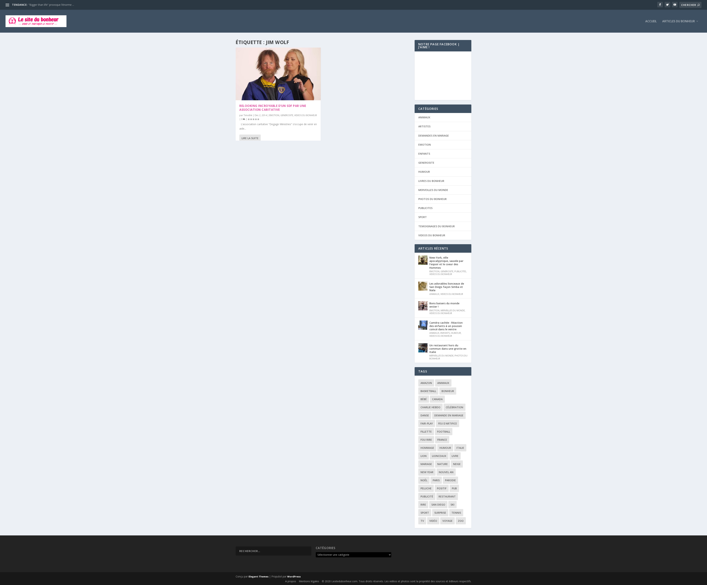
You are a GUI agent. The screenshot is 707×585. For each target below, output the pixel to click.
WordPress (294, 576)
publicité (427, 496)
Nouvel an (446, 472)
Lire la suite (250, 138)
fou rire (426, 439)
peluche (426, 488)
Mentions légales (309, 581)
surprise (440, 512)
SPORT (422, 217)
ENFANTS (424, 153)
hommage (427, 448)
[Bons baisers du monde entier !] (423, 305)
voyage (447, 521)
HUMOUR (424, 171)
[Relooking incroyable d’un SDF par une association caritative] (278, 74)
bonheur (448, 391)
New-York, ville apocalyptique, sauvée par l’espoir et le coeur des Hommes (446, 262)
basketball (428, 391)
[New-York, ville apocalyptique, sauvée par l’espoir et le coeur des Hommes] (423, 260)
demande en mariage (448, 415)
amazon (426, 383)
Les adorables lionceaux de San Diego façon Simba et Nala (446, 287)
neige (457, 464)
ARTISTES (424, 126)
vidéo (433, 521)
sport (425, 512)
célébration (454, 407)
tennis (456, 512)
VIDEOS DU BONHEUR (305, 115)
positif (441, 488)
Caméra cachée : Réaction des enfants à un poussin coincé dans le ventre (446, 326)
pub (454, 488)
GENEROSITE (286, 115)
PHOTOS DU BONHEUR (432, 199)
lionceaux (439, 456)
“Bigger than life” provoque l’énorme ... (51, 4)
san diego (438, 504)
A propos (290, 581)
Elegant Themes (258, 576)
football (443, 431)
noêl (424, 480)
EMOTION (274, 115)
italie (460, 448)
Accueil (651, 21)
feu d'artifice (447, 423)
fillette (426, 431)
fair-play (427, 423)
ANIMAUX (424, 117)
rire (423, 504)
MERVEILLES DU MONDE (433, 190)
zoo (461, 521)
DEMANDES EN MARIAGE (433, 135)
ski (452, 504)
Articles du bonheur (678, 21)
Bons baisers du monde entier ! (444, 305)
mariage (426, 464)
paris (436, 480)
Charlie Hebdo (430, 407)
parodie (450, 480)
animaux (443, 383)
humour (445, 448)
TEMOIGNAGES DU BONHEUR (436, 226)
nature (442, 464)
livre (455, 456)
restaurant (447, 496)
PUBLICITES (425, 208)
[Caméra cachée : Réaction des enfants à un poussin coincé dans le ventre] (423, 325)
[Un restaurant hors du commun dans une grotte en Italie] (423, 347)
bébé (424, 399)
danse (425, 415)
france (442, 439)
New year (427, 472)
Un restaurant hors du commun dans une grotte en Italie (447, 349)
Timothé (248, 115)
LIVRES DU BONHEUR (431, 181)
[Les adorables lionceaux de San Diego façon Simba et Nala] (423, 286)
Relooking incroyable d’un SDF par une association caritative (272, 108)
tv (422, 521)
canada (437, 399)
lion (424, 456)
